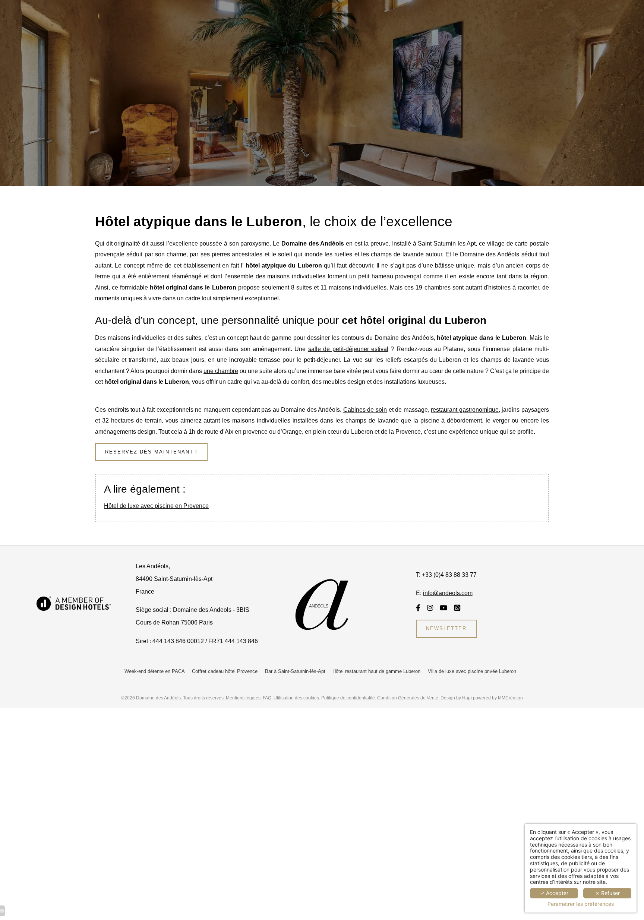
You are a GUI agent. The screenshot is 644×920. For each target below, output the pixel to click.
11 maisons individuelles (353, 287)
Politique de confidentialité (348, 697)
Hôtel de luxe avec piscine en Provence (156, 506)
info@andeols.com (448, 593)
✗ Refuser (607, 893)
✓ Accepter (554, 893)
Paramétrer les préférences (580, 904)
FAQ (267, 697)
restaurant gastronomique (465, 410)
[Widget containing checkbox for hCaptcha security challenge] (390, 738)
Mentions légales (243, 697)
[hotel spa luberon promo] (430, 608)
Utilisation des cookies (296, 697)
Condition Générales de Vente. (409, 697)
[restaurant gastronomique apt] (444, 608)
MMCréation (510, 697)
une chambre (220, 371)
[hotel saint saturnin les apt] (74, 603)
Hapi (467, 697)
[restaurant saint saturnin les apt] (418, 608)
